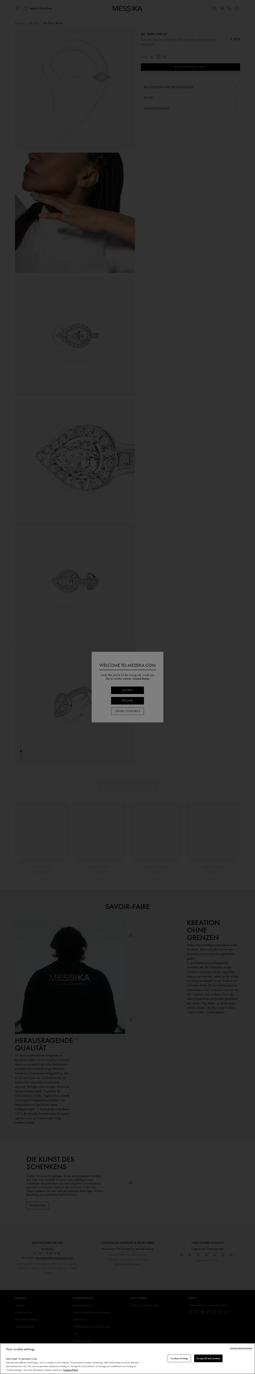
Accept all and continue (208, 1358)
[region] (127, 1358)
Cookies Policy (70, 1370)
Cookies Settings (179, 1358)
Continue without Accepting (241, 1348)
